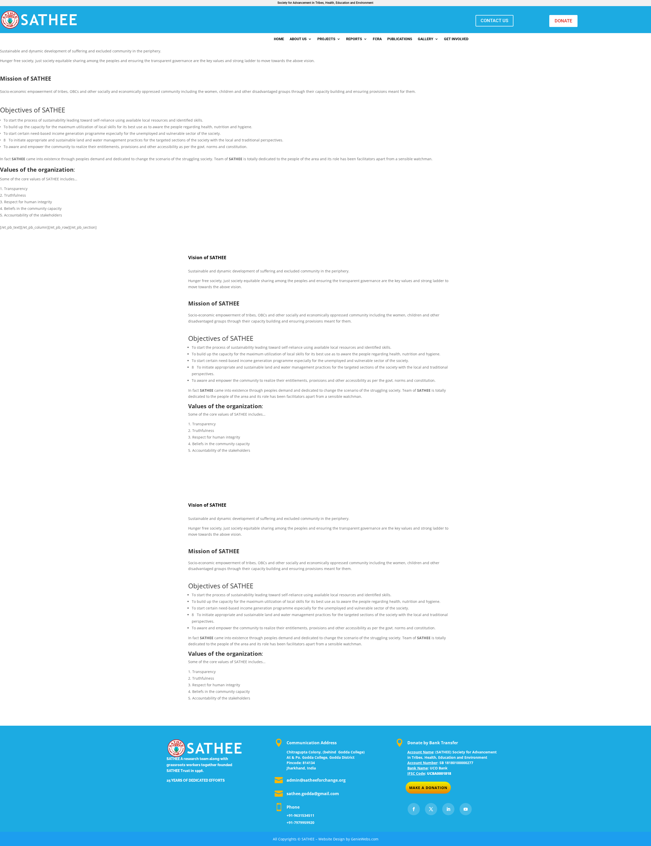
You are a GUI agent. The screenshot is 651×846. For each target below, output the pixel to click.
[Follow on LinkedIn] (448, 809)
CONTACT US (494, 20)
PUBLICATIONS (399, 39)
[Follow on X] (431, 809)
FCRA (377, 39)
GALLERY (425, 39)
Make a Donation (428, 787)
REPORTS (354, 39)
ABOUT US (298, 39)
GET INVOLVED (456, 39)
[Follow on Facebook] (414, 809)
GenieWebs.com (364, 839)
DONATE (563, 20)
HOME (279, 39)
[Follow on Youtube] (466, 809)
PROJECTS (326, 39)
